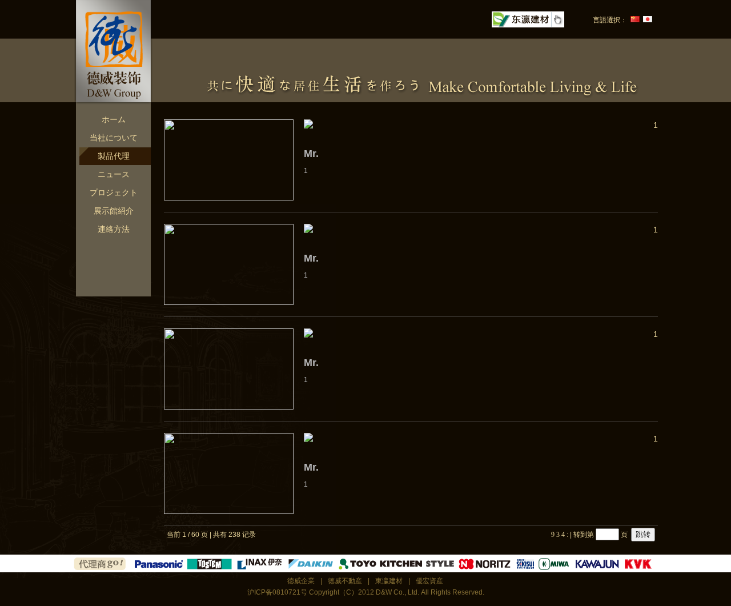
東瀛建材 (389, 581)
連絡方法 (114, 229)
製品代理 (114, 155)
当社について (114, 137)
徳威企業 (301, 581)
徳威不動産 (345, 581)
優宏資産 (429, 581)
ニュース (114, 174)
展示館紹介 (114, 210)
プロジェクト (114, 192)
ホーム (114, 119)
